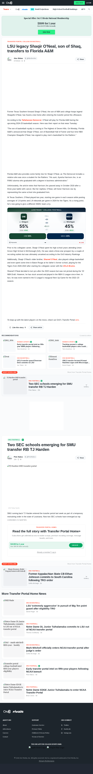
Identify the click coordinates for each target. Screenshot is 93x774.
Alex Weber (18, 58)
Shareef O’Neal (50, 259)
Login (88, 3)
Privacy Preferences (46, 761)
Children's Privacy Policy (40, 733)
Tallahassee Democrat (31, 120)
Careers (5, 733)
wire (77, 320)
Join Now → (76, 545)
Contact (5, 737)
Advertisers (7, 729)
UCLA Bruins (69, 266)
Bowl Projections (40, 9)
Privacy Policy (37, 729)
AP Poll (84, 9)
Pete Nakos (18, 457)
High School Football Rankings (65, 9)
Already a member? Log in (46, 552)
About (5, 725)
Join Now (79, 3)
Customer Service (38, 725)
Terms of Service (38, 737)
